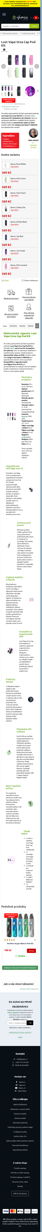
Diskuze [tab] (30, 326)
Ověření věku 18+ (20, 1136)
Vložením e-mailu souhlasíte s (20, 1032)
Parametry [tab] (13, 326)
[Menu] (4, 14)
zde (26, 1019)
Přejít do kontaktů (22, 1065)
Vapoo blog (22, 1091)
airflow (24, 437)
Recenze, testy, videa (20, 1182)
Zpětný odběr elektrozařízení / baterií (20, 1141)
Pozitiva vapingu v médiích (20, 1177)
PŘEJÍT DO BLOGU (20, 1193)
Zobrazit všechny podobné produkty (20, 968)
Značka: (10, 109)
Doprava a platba (20, 1114)
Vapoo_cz (22, 1088)
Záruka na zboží (20, 1118)
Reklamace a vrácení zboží (20, 1109)
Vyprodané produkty (20, 1150)
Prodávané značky (20, 1132)
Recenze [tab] (22, 326)
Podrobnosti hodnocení (10, 106)
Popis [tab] (5, 326)
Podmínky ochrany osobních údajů (20, 1127)
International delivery (20, 1145)
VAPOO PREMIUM (13, 1012)
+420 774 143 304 (22, 1062)
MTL (33, 116)
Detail (31, 951)
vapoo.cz (22, 1082)
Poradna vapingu (20, 1168)
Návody (20, 1186)
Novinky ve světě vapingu (20, 1172)
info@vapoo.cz (22, 1059)
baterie (24, 416)
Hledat (34, 26)
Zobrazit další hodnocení (29, 989)
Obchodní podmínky (20, 1123)
